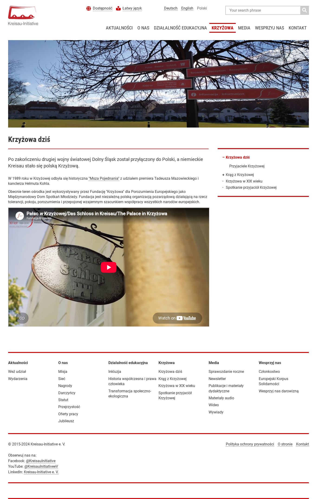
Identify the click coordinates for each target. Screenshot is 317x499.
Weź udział (17, 371)
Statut (63, 400)
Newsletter (217, 379)
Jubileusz (66, 421)
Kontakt (298, 28)
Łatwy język (132, 8)
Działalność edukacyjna (180, 28)
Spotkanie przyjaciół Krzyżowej (251, 187)
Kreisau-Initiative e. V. (41, 472)
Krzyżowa (222, 28)
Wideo (214, 405)
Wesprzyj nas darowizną (279, 391)
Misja (62, 371)
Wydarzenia (17, 379)
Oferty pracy (68, 414)
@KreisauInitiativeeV (41, 466)
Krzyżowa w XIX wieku (244, 181)
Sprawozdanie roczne (226, 371)
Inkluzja (114, 371)
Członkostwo (269, 371)
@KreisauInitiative (40, 461)
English (187, 8)
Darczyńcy (66, 393)
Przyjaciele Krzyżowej (247, 166)
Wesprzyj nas (269, 28)
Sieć (61, 379)
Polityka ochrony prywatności (250, 444)
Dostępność (102, 8)
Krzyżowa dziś (238, 157)
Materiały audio (221, 398)
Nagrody (65, 386)
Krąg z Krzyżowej (240, 175)
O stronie (285, 444)
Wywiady (216, 412)
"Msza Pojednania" (104, 178)
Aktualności (119, 28)
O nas (143, 28)
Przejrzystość (69, 407)
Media (244, 28)
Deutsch (171, 8)
